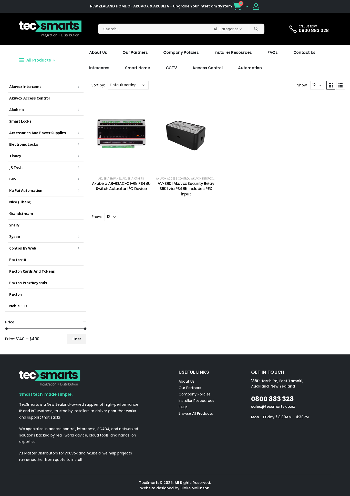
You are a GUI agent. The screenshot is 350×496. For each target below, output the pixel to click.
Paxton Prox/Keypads (28, 282)
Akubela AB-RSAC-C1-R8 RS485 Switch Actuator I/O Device (121, 186)
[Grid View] (330, 85)
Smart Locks (20, 121)
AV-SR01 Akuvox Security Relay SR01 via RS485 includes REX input (186, 189)
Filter (77, 339)
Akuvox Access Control (173, 179)
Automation (250, 68)
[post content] (121, 133)
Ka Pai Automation (25, 190)
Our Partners (135, 52)
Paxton (15, 294)
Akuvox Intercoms (204, 179)
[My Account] (256, 6)
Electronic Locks (23, 144)
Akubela (16, 109)
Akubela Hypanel (109, 179)
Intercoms (99, 68)
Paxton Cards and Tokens (32, 271)
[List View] (340, 85)
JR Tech (16, 167)
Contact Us (304, 52)
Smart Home (137, 68)
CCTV (171, 68)
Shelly (14, 225)
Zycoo (14, 236)
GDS (12, 178)
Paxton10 (17, 259)
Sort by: (98, 85)
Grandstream (21, 213)
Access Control (207, 68)
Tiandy (15, 155)
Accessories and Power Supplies (37, 132)
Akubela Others (133, 179)
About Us (98, 52)
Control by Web (22, 248)
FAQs (272, 52)
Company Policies (181, 52)
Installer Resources (233, 52)
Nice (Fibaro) (20, 202)
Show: (302, 85)
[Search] (256, 29)
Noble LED (18, 305)
